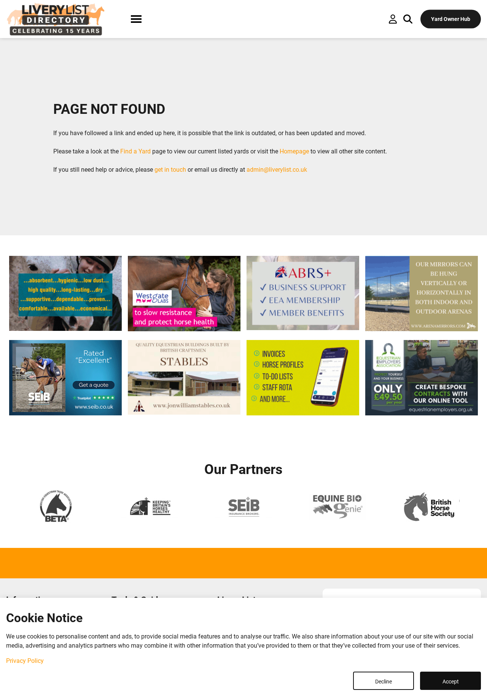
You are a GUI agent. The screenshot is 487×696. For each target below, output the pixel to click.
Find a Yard (135, 151)
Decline (383, 681)
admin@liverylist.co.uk (277, 169)
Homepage (294, 151)
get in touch (170, 169)
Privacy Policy (25, 660)
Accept (450, 681)
